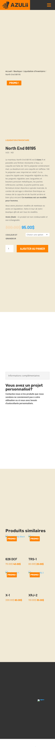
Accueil (8, 71)
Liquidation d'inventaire (34, 71)
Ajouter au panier (32, 248)
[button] (49, 5)
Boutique (18, 71)
